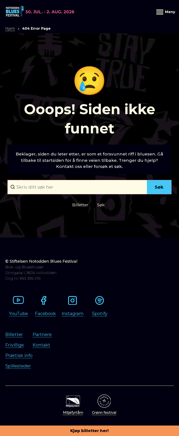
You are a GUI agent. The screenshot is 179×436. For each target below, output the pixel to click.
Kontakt (41, 345)
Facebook (45, 313)
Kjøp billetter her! (89, 430)
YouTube (18, 313)
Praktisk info (19, 355)
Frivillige (14, 345)
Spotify (99, 313)
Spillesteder (18, 366)
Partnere (42, 334)
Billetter (14, 334)
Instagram (73, 313)
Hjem (10, 28)
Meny (169, 12)
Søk (159, 187)
